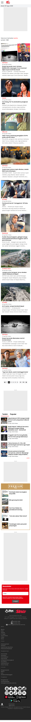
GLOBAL (4, 199)
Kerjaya (3, 645)
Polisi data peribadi (18, 598)
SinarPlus (3, 655)
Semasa (4, 63)
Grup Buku (4, 661)
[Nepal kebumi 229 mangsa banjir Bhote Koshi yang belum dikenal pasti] (4, 420)
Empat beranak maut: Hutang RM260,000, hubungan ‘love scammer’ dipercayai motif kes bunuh (14, 68)
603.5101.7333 (16, 623)
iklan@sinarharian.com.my (8, 683)
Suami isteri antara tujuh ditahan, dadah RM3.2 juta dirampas (15, 170)
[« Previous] (5, 382)
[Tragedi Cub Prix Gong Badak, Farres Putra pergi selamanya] (4, 437)
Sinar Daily (4, 654)
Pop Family (4, 658)
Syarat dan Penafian (7, 647)
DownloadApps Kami (12, 704)
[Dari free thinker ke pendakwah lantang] (5, 509)
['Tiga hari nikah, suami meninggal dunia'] (15, 358)
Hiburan (4, 132)
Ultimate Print (5, 663)
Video (2, 637)
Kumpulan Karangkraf (7, 660)
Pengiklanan (4, 680)
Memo (2, 671)
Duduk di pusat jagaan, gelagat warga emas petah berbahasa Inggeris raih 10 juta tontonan (15, 238)
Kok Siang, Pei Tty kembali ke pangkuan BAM (15, 102)
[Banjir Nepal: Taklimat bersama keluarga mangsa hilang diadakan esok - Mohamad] (4, 429)
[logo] (10, 611)
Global (3, 632)
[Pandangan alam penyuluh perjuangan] (5, 525)
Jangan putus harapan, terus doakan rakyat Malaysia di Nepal (14, 273)
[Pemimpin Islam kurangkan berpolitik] (5, 493)
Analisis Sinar (6, 269)
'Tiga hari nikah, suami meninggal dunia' (15, 372)
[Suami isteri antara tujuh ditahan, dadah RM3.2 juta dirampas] (15, 155)
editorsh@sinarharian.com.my (16, 624)
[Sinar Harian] (8, 2)
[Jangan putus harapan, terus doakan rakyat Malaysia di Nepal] (15, 258)
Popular (13, 414)
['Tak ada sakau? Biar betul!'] (5, 517)
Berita (2, 629)
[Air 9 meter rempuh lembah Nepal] (15, 292)
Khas (2, 639)
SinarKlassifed (5, 681)
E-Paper (3, 634)
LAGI (28, 458)
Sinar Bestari (4, 657)
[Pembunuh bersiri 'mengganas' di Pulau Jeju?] (15, 189)
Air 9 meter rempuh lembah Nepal (13, 306)
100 (23, 382)
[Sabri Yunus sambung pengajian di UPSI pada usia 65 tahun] (15, 122)
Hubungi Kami (5, 644)
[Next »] (26, 382)
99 (20, 382)
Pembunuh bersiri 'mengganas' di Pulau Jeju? (15, 204)
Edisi (2, 631)
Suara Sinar (4, 635)
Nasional (5, 233)
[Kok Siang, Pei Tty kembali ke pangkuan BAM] (15, 88)
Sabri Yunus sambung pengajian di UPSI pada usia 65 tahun (15, 136)
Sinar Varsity (4, 665)
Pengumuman (5, 670)
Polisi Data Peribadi (6, 648)
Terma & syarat (7, 598)
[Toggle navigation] (2, 2)
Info (2, 673)
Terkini (5, 414)
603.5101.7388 (16, 621)
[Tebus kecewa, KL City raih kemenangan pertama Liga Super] (4, 445)
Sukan (4, 98)
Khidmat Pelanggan (6, 674)
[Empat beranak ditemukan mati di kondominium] (15, 324)
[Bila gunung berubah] (5, 501)
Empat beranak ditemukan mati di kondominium (13, 339)
